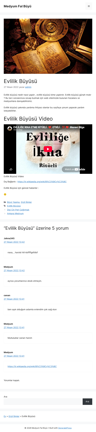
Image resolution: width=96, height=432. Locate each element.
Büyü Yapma (13, 202)
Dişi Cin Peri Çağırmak (18, 210)
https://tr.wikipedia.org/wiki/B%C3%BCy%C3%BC (42, 181)
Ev (5, 416)
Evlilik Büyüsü (14, 206)
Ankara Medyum (15, 213)
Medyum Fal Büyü (17, 6)
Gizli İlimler (26, 202)
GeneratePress (65, 428)
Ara (5, 396)
